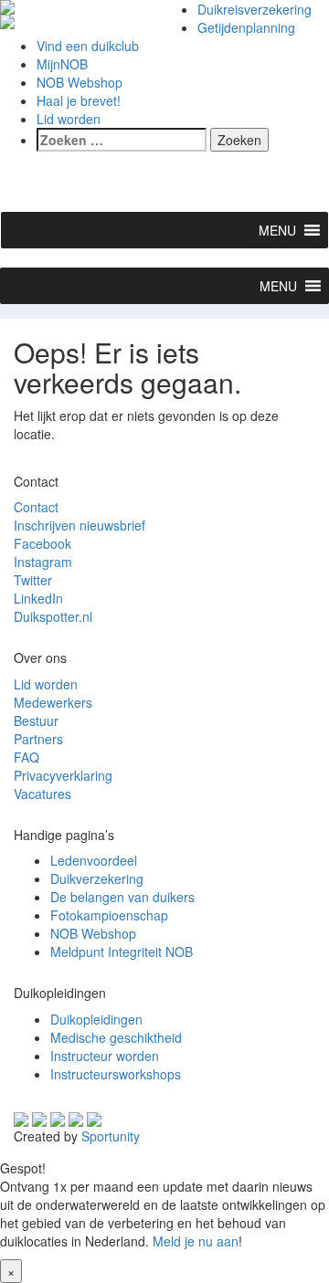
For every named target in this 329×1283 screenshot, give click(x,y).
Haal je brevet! (79, 100)
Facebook (42, 543)
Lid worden (69, 119)
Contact (36, 507)
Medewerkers (53, 702)
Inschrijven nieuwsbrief (79, 525)
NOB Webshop (79, 82)
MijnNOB (62, 64)
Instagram (43, 561)
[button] (277, 230)
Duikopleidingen (96, 1019)
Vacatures (42, 793)
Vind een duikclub (88, 46)
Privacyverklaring (63, 775)
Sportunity (110, 1136)
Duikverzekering (96, 878)
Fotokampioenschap (109, 915)
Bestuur (36, 720)
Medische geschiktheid (116, 1037)
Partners (38, 739)
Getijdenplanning (246, 27)
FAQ (26, 757)
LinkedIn (38, 598)
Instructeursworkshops (115, 1074)
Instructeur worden (104, 1055)
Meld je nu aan (196, 1241)
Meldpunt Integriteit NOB (121, 951)
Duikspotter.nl (53, 616)
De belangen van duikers (122, 897)
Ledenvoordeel (93, 860)
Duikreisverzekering (254, 9)
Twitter (33, 580)
